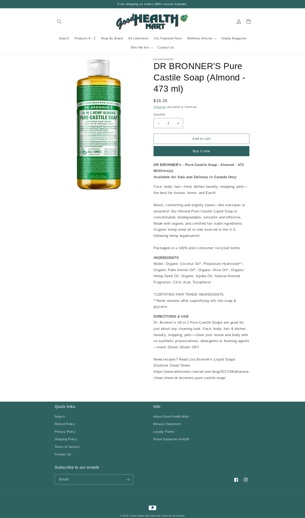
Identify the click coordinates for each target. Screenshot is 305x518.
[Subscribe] (128, 479)
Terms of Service (67, 447)
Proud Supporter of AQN (171, 439)
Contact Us (63, 454)
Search (60, 416)
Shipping (159, 107)
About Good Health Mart (171, 416)
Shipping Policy (66, 439)
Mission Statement (167, 424)
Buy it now (201, 151)
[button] (59, 21)
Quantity (159, 114)
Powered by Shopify (173, 515)
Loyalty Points (163, 431)
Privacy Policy (65, 431)
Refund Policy (65, 424)
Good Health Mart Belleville (145, 515)
